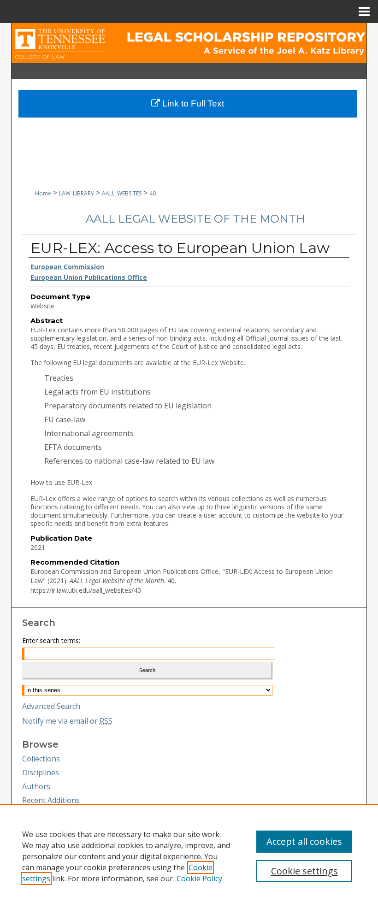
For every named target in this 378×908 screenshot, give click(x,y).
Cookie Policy (199, 878)
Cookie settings (304, 871)
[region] (189, 856)
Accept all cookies (304, 841)
